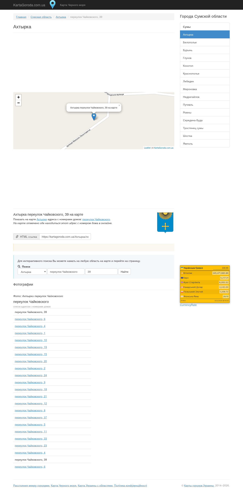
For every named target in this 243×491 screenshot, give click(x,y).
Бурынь (187, 50)
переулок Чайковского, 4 (30, 326)
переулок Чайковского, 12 (31, 403)
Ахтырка (61, 17)
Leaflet (147, 147)
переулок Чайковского (96, 219)
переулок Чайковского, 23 (31, 445)
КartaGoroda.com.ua (163, 147)
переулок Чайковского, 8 (30, 410)
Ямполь (188, 143)
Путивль (188, 104)
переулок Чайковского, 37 (31, 417)
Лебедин (188, 81)
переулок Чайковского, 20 (31, 361)
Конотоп (188, 65)
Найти (124, 271)
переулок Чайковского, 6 (30, 319)
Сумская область (41, 17)
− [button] (18, 103)
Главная (21, 17)
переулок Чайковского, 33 (31, 438)
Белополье (190, 42)
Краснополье (191, 73)
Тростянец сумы (193, 128)
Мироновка (190, 89)
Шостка (187, 136)
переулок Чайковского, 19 (31, 347)
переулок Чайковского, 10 (31, 340)
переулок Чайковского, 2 (30, 368)
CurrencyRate (188, 305)
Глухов (187, 58)
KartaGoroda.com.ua (29, 4)
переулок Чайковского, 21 (31, 396)
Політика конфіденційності (130, 485)
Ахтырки (42, 219)
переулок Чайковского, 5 (30, 424)
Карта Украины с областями (95, 485)
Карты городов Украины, (199, 485)
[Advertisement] (93, 63)
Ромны (187, 112)
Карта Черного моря (72, 5)
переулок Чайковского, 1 (30, 333)
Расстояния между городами (31, 485)
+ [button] (18, 97)
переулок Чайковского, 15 (31, 354)
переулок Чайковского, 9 (30, 382)
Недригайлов (191, 97)
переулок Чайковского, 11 (31, 431)
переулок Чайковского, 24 (31, 375)
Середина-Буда (193, 120)
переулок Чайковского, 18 (31, 389)
